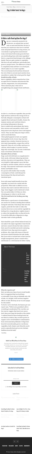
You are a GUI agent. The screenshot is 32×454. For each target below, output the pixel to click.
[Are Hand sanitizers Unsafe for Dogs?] (8, 419)
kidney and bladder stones (9, 168)
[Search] (29, 2)
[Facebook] (15, 352)
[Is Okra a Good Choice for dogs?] (16, 258)
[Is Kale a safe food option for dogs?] (16, 26)
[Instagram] (17, 352)
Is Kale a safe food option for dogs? (14, 38)
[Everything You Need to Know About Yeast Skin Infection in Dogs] (24, 419)
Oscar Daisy (4, 333)
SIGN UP (16, 383)
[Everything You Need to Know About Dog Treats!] (16, 276)
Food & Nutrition (6, 34)
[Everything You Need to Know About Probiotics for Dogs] (8, 402)
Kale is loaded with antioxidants (11, 126)
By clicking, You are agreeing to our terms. (17, 386)
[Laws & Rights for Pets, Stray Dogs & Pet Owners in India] (24, 402)
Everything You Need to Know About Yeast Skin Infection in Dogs (23, 428)
